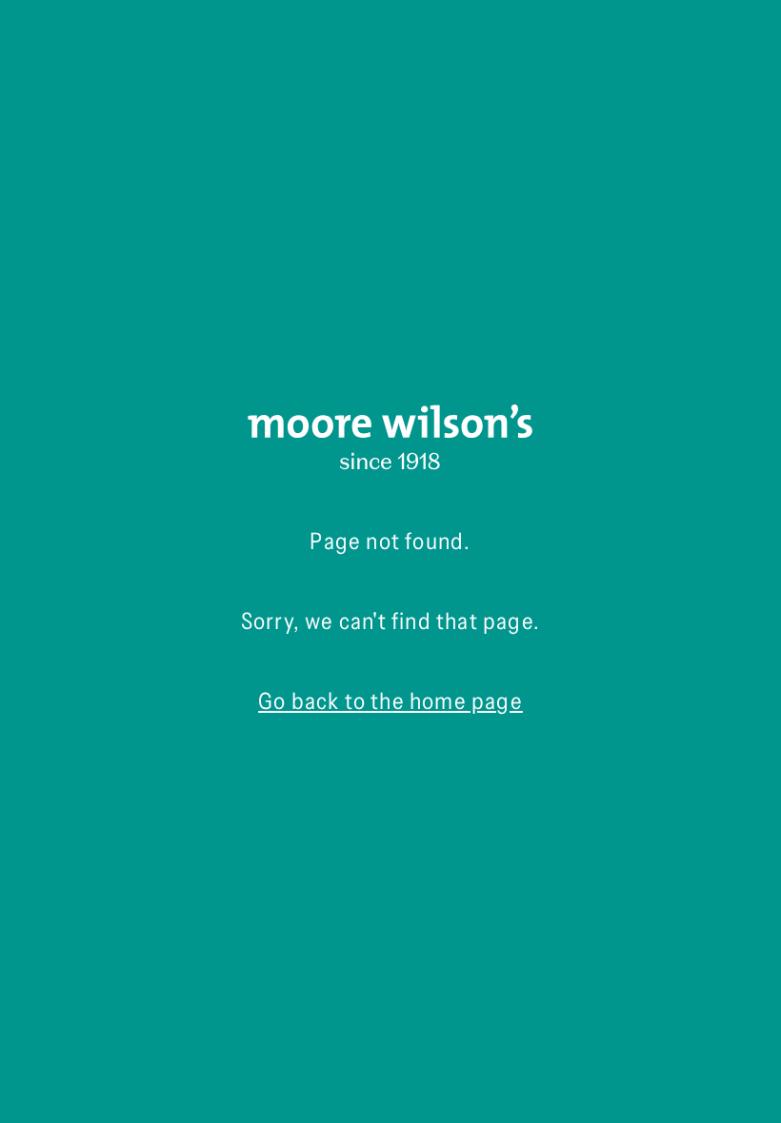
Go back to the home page (390, 701)
